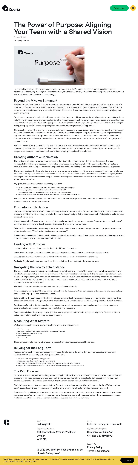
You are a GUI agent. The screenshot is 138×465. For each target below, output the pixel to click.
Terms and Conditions (23, 461)
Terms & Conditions (98, 450)
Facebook (116, 424)
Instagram (103, 424)
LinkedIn (92, 424)
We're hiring (119, 8)
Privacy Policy (94, 447)
